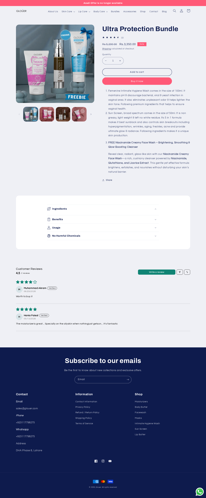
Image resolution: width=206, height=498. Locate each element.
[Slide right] (91, 114)
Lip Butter (140, 434)
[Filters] (180, 272)
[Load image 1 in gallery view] (30, 114)
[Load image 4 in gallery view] (79, 114)
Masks (138, 418)
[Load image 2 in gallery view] (47, 114)
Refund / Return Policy (87, 412)
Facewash (140, 412)
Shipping (106, 49)
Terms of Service (84, 423)
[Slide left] (19, 114)
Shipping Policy (83, 418)
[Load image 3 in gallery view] (63, 114)
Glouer (98, 487)
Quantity (106, 54)
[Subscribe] (127, 379)
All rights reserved (109, 487)
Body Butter (141, 407)
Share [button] (109, 180)
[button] (68, 11)
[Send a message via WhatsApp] (199, 491)
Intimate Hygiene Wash (147, 423)
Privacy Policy (82, 407)
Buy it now (137, 81)
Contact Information (86, 402)
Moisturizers (141, 402)
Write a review (156, 272)
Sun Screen (141, 429)
